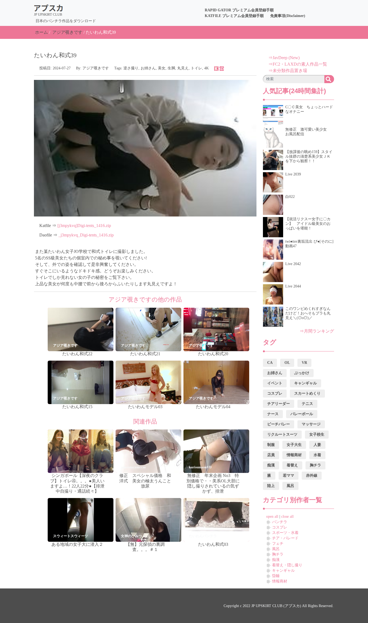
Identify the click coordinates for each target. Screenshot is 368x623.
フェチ (277, 543)
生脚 (171, 68)
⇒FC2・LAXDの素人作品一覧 (297, 64)
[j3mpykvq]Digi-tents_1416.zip (84, 225)
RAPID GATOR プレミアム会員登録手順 (239, 10)
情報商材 (279, 581)
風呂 (276, 549)
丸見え (183, 68)
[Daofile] (222, 68)
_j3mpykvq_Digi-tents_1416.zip (86, 235)
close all (287, 516)
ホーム (41, 32)
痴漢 (276, 560)
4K (206, 68)
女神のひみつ (131, 536)
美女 (161, 68)
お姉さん (148, 68)
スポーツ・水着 (285, 533)
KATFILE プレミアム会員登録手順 (234, 16)
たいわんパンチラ (203, 536)
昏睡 (276, 576)
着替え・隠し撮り (287, 565)
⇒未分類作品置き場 (287, 70)
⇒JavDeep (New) (284, 57)
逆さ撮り (130, 68)
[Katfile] (216, 68)
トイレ (196, 68)
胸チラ (277, 554)
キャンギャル (283, 570)
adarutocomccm (133, 467)
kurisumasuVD (200, 467)
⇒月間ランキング (317, 331)
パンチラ (279, 522)
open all (272, 516)
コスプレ (279, 527)
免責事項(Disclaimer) (287, 16)
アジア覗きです (67, 32)
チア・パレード (285, 538)
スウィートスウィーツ (70, 536)
